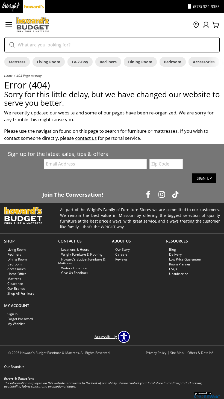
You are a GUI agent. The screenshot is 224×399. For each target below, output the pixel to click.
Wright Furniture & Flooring (81, 254)
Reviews (121, 259)
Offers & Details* (200, 352)
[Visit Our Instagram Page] (162, 194)
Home (8, 75)
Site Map (177, 352)
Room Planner (179, 264)
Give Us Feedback (74, 272)
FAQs (173, 269)
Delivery (175, 254)
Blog (172, 249)
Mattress (17, 61)
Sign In (12, 314)
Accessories (204, 61)
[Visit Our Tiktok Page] (175, 194)
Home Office (16, 273)
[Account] (206, 25)
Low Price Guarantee (185, 259)
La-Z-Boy (80, 61)
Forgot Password (20, 319)
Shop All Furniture (20, 293)
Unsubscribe (178, 273)
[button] (8, 25)
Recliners (108, 61)
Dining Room (140, 61)
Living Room (48, 61)
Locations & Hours (75, 249)
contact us (86, 138)
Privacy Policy (156, 352)
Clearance (15, 283)
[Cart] (216, 25)
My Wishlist (16, 323)
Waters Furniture (74, 267)
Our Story (122, 249)
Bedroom (172, 61)
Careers (121, 254)
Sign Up (204, 178)
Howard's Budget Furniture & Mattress (82, 261)
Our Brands (16, 288)
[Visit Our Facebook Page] (149, 194)
